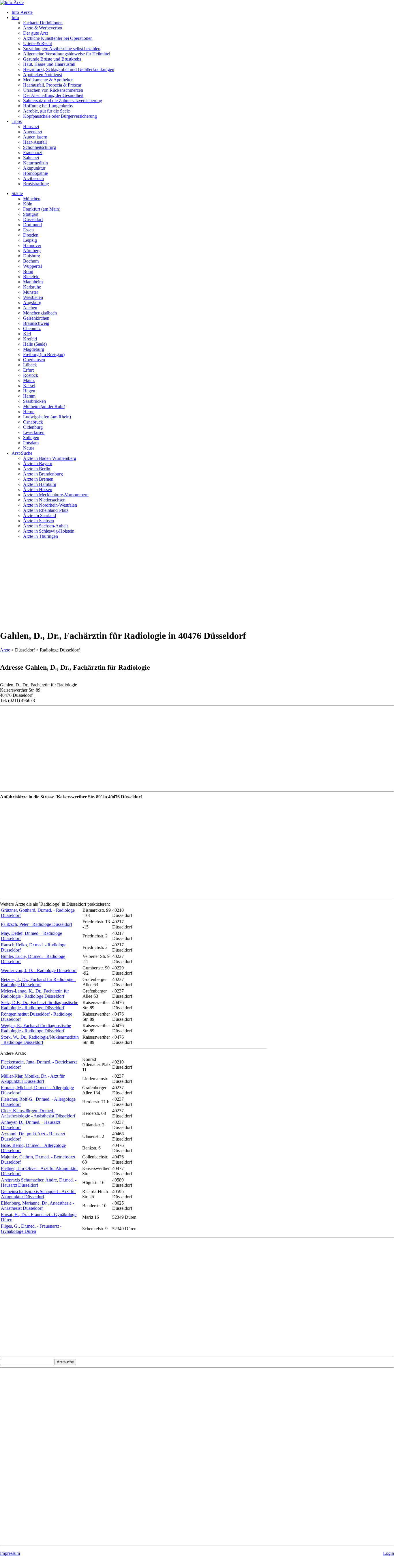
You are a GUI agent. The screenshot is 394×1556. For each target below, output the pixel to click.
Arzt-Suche (22, 453)
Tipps (17, 121)
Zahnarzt (31, 157)
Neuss (28, 447)
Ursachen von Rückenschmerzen (53, 90)
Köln (27, 203)
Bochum (31, 261)
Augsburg (32, 302)
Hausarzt (31, 126)
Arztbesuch (33, 178)
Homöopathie (35, 173)
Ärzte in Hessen (37, 489)
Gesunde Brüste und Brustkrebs (52, 59)
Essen (28, 229)
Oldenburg (33, 427)
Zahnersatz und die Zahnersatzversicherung (62, 100)
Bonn (28, 271)
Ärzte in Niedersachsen (44, 499)
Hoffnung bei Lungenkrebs (48, 105)
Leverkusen (33, 432)
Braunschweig (36, 323)
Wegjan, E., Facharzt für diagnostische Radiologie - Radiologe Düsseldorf (36, 1028)
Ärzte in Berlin (36, 468)
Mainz (29, 380)
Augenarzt (32, 131)
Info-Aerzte (22, 12)
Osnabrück (33, 422)
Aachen (30, 307)
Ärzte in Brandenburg (43, 473)
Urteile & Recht (37, 43)
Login (388, 1553)
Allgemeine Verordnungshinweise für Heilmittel (66, 53)
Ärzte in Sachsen (38, 520)
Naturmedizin (35, 162)
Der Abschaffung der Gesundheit (53, 95)
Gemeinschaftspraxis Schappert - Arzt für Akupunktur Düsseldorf (38, 1194)
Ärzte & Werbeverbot (42, 27)
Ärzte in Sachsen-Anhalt (45, 525)
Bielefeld (31, 276)
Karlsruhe (32, 286)
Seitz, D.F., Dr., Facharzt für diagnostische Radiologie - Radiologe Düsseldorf (39, 1005)
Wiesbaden (33, 297)
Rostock (30, 375)
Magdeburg (33, 349)
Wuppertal (32, 266)
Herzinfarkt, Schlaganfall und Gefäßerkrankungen (68, 69)
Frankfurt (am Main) (41, 209)
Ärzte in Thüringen (40, 536)
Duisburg (31, 255)
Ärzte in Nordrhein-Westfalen (50, 505)
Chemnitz (32, 328)
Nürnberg (32, 250)
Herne (28, 411)
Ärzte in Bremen (38, 479)
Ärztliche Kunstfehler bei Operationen (58, 38)
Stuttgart (30, 214)
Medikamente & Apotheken (48, 79)
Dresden (30, 235)
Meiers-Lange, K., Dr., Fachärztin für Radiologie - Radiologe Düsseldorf (35, 993)
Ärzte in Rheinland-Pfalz (45, 510)
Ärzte (5, 649)
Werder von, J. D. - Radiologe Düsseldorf (39, 970)
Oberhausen (34, 359)
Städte (17, 193)
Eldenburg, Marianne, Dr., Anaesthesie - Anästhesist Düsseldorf (37, 1206)
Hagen (29, 390)
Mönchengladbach (40, 312)
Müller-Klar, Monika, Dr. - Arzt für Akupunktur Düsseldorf (33, 1079)
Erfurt (28, 370)
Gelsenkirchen (36, 318)
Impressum (10, 1553)
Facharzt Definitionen (43, 22)
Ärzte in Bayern (37, 463)
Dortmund (32, 224)
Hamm (29, 396)
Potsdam (31, 442)
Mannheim (33, 281)
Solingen (31, 437)
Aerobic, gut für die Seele (46, 110)
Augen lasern (35, 136)
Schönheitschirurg (39, 147)
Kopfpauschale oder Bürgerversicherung (60, 116)
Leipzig (30, 240)
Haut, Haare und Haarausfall (49, 64)
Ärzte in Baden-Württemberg (49, 458)
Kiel (27, 333)
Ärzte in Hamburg (39, 484)
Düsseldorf (33, 219)
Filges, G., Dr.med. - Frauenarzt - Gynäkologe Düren (31, 1229)
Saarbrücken (34, 401)
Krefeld (30, 338)
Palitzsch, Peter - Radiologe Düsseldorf (36, 924)
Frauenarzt (32, 152)
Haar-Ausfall (35, 142)
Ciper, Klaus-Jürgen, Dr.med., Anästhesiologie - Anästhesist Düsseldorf (38, 1113)
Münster (30, 292)
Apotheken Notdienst (42, 74)
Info (15, 17)
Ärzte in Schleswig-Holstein (48, 531)
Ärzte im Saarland (39, 515)
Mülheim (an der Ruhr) (44, 406)
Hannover (32, 245)
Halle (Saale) (35, 344)
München (31, 198)
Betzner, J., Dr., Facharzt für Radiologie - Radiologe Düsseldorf (38, 982)
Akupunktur (34, 168)
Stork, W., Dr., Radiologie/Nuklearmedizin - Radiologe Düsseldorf (40, 1040)
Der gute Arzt (35, 33)
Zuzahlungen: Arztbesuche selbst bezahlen (61, 48)
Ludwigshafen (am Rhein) (47, 416)
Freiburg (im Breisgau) (44, 354)
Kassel (29, 385)
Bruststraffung (36, 183)
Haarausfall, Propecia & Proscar (52, 85)
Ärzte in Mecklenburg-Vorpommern (56, 494)
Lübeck (30, 364)
